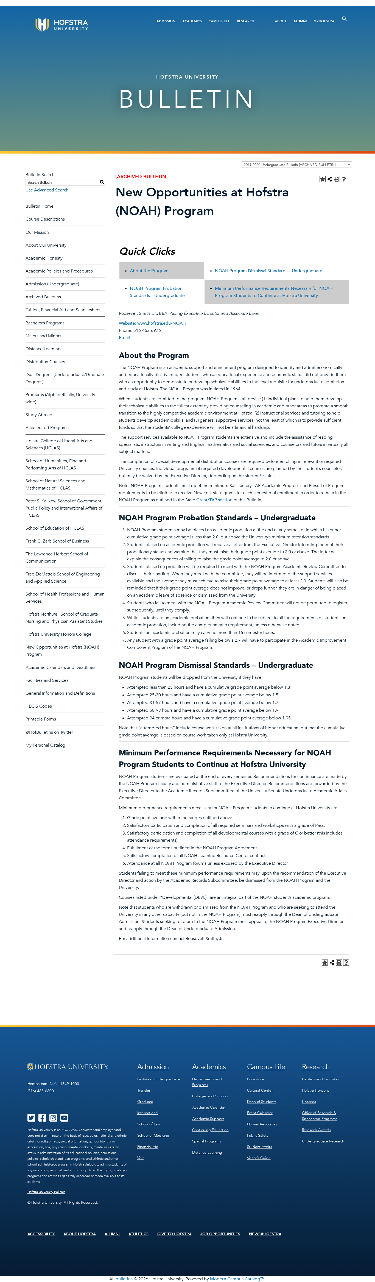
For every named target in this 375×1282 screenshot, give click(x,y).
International (147, 1113)
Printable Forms (41, 719)
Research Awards (316, 1130)
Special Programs (206, 1141)
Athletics (138, 1234)
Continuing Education (210, 1130)
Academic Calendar (208, 1107)
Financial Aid (147, 1146)
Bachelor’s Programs (45, 323)
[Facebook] (42, 1120)
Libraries (309, 1101)
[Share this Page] (330, 179)
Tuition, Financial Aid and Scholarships (63, 310)
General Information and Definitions (60, 693)
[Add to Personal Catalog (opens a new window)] (323, 179)
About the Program (149, 271)
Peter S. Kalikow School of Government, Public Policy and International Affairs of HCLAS (64, 508)
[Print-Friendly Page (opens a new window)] (337, 179)
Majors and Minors (43, 336)
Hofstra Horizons (315, 1090)
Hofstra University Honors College (58, 634)
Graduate (145, 1101)
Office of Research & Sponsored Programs (319, 1115)
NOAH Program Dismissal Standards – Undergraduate (268, 271)
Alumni (300, 21)
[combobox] (297, 164)
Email (124, 338)
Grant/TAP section (214, 500)
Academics (192, 21)
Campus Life (219, 21)
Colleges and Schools (210, 1096)
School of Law (148, 1124)
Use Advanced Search (47, 190)
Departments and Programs (207, 1082)
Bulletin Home (40, 206)
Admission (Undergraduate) (52, 284)
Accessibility (41, 1234)
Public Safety (257, 1135)
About (281, 21)
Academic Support (208, 1118)
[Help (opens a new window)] (344, 179)
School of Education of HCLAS (55, 528)
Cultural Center (260, 1090)
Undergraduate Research (323, 1141)
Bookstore (255, 1079)
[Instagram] (53, 1120)
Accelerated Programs (47, 428)
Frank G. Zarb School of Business (57, 541)
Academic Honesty (44, 258)
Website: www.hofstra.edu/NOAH (152, 323)
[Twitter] (31, 1120)
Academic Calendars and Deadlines (60, 667)
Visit (140, 1158)
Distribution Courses (45, 362)
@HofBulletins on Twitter (49, 732)
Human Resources (262, 1124)
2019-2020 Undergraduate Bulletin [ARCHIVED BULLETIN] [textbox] (289, 164)
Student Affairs (259, 1146)
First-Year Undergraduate (158, 1079)
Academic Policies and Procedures (59, 271)
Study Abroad (39, 415)
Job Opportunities (220, 1234)
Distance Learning (43, 349)
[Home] (82, 25)
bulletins (124, 1279)
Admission (165, 21)
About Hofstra (79, 1234)
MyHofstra (324, 21)
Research (245, 21)
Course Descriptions (45, 219)
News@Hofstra (265, 1234)
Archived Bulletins (43, 297)
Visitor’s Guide (259, 1158)
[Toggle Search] (344, 19)
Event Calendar (260, 1113)
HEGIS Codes (39, 706)
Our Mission (37, 232)
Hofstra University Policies (46, 1192)
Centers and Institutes (320, 1079)
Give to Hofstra (174, 1234)
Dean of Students (261, 1101)
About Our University (46, 245)
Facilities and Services (47, 680)
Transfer (143, 1090)
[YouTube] (64, 1120)
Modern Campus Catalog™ (237, 1279)
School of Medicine (153, 1135)
